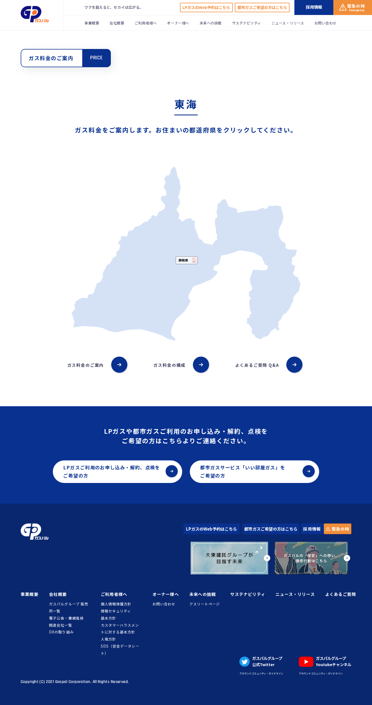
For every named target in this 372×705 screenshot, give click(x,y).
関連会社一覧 (60, 625)
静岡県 (183, 260)
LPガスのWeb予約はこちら (206, 7)
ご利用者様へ (146, 23)
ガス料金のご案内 (85, 365)
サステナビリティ (246, 23)
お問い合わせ (326, 23)
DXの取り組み (61, 632)
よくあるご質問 (340, 594)
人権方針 (108, 639)
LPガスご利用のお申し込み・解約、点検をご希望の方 (111, 471)
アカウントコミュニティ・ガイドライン (261, 673)
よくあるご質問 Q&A (257, 365)
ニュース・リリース (288, 23)
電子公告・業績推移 (66, 618)
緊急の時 (339, 529)
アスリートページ (204, 604)
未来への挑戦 (211, 23)
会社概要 (116, 23)
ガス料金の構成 (169, 365)
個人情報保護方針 (116, 604)
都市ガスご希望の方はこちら (262, 7)
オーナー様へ (178, 23)
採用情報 (312, 529)
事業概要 (91, 23)
